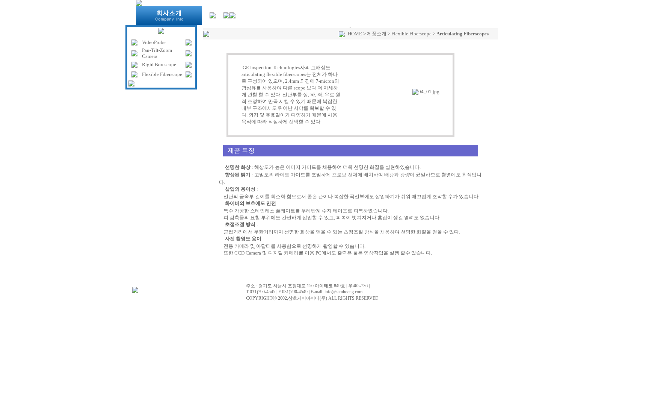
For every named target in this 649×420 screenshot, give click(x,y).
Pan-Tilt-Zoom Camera (157, 53)
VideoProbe (154, 42)
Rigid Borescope (159, 64)
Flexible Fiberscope (162, 74)
